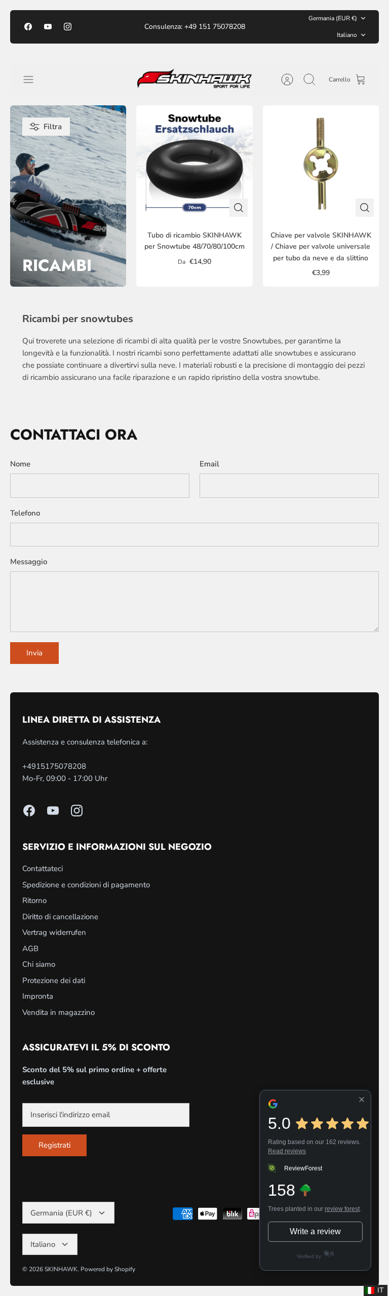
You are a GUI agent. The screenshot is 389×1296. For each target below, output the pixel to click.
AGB (30, 949)
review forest (342, 1208)
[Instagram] (67, 26)
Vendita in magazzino (58, 1012)
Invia (34, 653)
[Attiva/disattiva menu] (33, 79)
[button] (375, 1290)
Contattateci (42, 868)
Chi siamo (38, 964)
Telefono (25, 513)
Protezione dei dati (53, 980)
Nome (20, 464)
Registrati (54, 1145)
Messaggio (28, 562)
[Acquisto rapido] (238, 208)
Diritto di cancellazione (60, 917)
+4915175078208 (54, 766)
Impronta (37, 996)
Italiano (347, 35)
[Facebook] (28, 26)
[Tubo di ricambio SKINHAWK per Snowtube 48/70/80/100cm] (194, 163)
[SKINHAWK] (194, 80)
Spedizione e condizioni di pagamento (86, 885)
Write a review (315, 1231)
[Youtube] (48, 26)
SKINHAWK (61, 1269)
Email (209, 464)
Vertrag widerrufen (54, 932)
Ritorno (34, 900)
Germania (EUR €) (332, 18)
